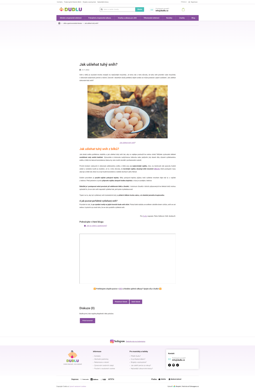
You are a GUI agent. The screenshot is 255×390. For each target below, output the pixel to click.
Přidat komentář (87, 320)
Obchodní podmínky (101, 359)
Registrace (194, 2)
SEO (120, 289)
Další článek (136, 302)
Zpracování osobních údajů (104, 365)
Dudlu (145, 216)
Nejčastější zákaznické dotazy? (142, 368)
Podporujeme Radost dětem (72, 2)
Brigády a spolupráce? (138, 362)
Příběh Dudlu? (136, 356)
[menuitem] (71, 18)
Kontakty (60, 2)
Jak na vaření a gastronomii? (96, 226)
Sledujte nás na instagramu (135, 341)
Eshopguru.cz (194, 386)
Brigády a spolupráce (89, 2)
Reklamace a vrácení (101, 362)
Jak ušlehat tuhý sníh (127, 143)
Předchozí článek (121, 302)
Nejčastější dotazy (103, 2)
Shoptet (178, 386)
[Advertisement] (127, 42)
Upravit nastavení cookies (77, 386)
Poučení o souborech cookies (104, 368)
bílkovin (157, 169)
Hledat (139, 9)
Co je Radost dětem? (138, 359)
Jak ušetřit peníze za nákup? (141, 365)
